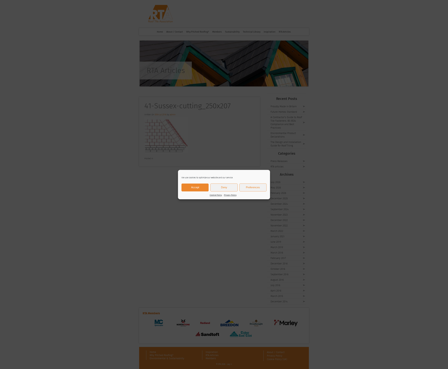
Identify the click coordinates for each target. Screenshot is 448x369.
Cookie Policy (216, 195)
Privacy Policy (230, 195)
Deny (224, 187)
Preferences (253, 187)
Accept (195, 187)
